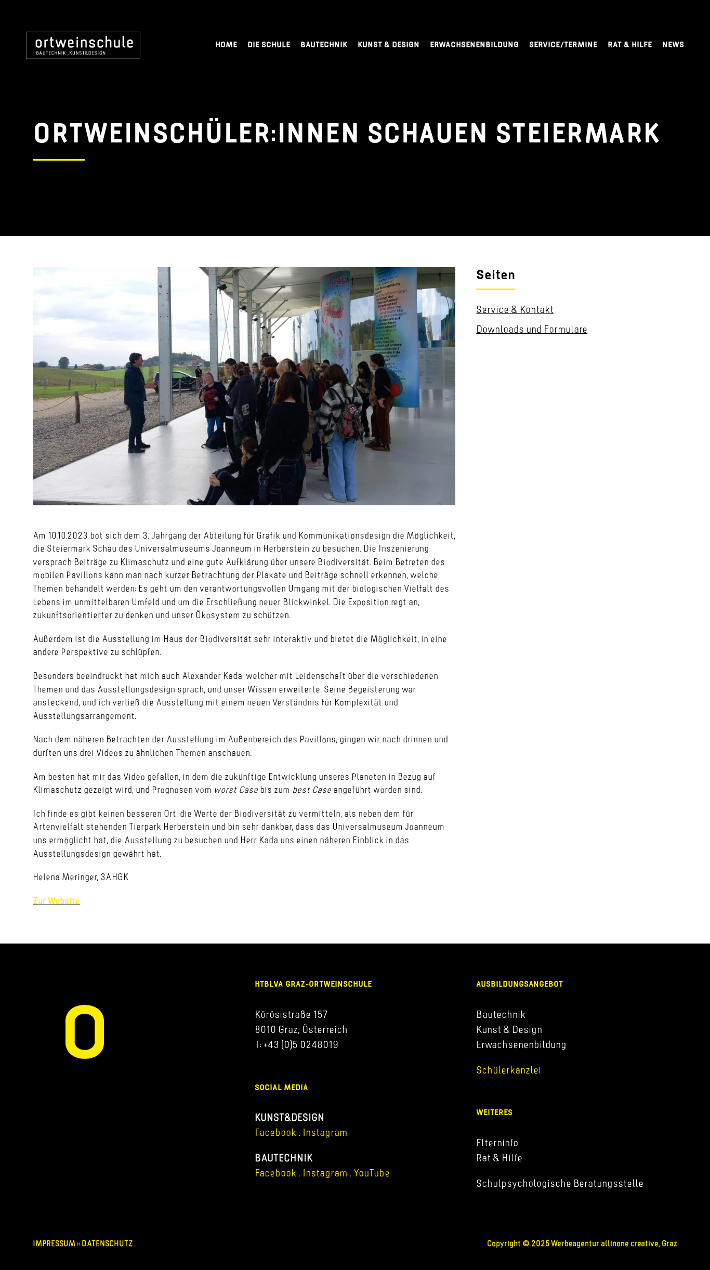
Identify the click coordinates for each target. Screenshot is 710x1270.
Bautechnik (323, 44)
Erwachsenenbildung (474, 44)
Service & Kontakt (515, 309)
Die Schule (268, 44)
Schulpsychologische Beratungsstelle (559, 1183)
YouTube (371, 1173)
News (673, 44)
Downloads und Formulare (531, 329)
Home (226, 44)
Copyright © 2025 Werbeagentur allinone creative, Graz (582, 1243)
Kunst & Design (388, 44)
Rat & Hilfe (630, 44)
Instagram (323, 1132)
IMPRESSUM (54, 1243)
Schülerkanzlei (508, 1070)
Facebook (275, 1132)
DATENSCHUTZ (107, 1243)
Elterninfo (497, 1142)
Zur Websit (54, 901)
